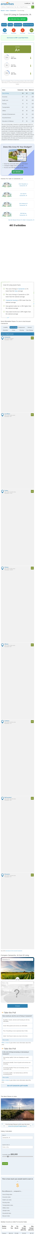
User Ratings (29, 330)
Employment (21, 327)
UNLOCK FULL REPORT (18, 19)
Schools (30, 327)
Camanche (13, 10)
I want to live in (6, 1144)
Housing (22, 330)
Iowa (7, 10)
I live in (4, 1135)
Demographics (18, 24)
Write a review (5, 1042)
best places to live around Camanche (14, 950)
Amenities (5, 330)
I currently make (10, 1154)
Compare (17, 1006)
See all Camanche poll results (17, 1085)
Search (3, 10)
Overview (4, 24)
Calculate (5, 1163)
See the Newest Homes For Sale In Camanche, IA (21, 220)
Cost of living (5, 93)
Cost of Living (13, 327)
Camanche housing (11, 300)
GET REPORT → (17, 171)
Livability (26, 3)
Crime (13, 330)
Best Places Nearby (28, 24)
